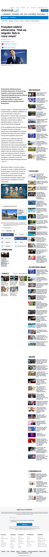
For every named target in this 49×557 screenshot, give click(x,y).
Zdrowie (12, 544)
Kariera (18, 551)
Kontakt (3, 551)
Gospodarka (12, 540)
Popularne (15, 273)
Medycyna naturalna (31, 541)
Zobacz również (21, 217)
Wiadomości (5, 17)
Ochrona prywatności (33, 551)
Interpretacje (3, 544)
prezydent (9, 230)
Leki (27, 540)
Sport (11, 543)
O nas (8, 551)
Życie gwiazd (20, 543)
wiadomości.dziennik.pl (10, 23)
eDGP (2, 540)
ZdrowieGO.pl (33, 7)
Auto (11, 537)
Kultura (19, 547)
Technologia (12, 538)
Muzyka (19, 546)
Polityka (12, 17)
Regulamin (23, 551)
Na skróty (3, 534)
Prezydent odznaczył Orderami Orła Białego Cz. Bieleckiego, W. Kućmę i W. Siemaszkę (5, 262)
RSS (31, 553)
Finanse (28, 538)
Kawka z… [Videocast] (25, 21)
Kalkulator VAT (41, 541)
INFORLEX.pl (23, 7)
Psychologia (29, 544)
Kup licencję (15, 225)
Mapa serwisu (42, 551)
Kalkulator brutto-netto (42, 544)
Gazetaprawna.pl (4, 538)
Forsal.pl (2, 541)
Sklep (46, 7)
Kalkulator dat (40, 537)
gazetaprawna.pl (40, 7)
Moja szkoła (20, 541)
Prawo (28, 537)
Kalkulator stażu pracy (42, 540)
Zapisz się (24, 524)
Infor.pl (2, 537)
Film (19, 544)
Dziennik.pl (13, 534)
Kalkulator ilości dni (41, 538)
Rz (6, 161)
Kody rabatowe (21, 538)
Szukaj (45, 10)
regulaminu (25, 520)
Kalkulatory (40, 534)
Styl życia (29, 546)
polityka (17, 23)
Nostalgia (11, 21)
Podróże (12, 546)
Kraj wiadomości (23, 273)
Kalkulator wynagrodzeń (42, 546)
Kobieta (19, 537)
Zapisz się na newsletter (9, 47)
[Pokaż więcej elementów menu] (47, 14)
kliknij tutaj (32, 529)
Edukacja (20, 540)
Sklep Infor (3, 546)
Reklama (13, 551)
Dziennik (2, 23)
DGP (28, 7)
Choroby (28, 543)
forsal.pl (17, 7)
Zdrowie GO (16, 21)
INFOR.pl (12, 7)
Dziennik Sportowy (35, 21)
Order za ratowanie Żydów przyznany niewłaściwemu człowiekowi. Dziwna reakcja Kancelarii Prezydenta (22, 212)
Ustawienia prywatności (23, 553)
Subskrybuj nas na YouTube (10, 44)
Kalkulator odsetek (41, 543)
